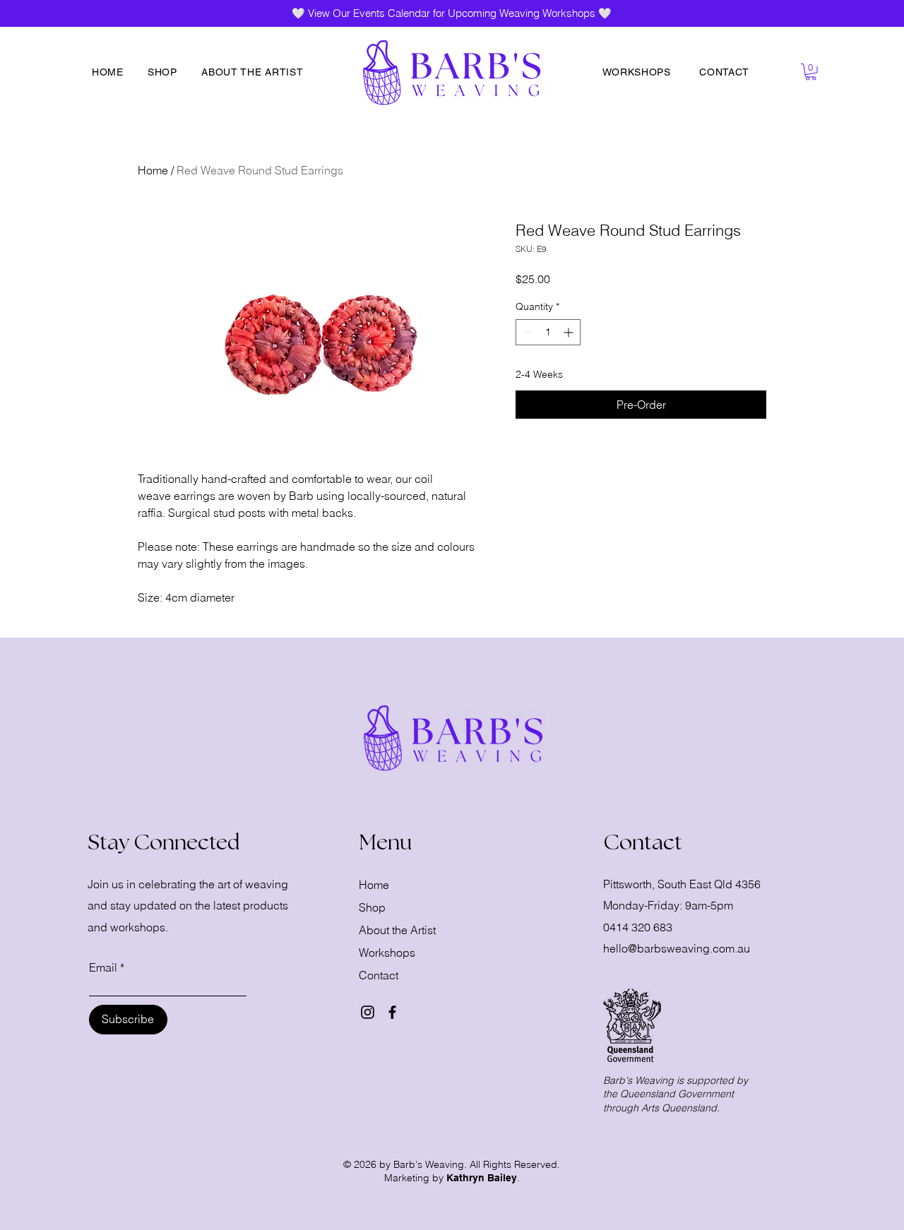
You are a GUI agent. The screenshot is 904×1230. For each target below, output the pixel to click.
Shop (372, 907)
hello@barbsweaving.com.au (676, 948)
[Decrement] (526, 332)
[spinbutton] (548, 332)
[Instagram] (367, 1012)
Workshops (387, 952)
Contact (378, 975)
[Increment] (569, 332)
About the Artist (397, 930)
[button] (811, 72)
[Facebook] (392, 1012)
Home (153, 170)
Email (103, 967)
